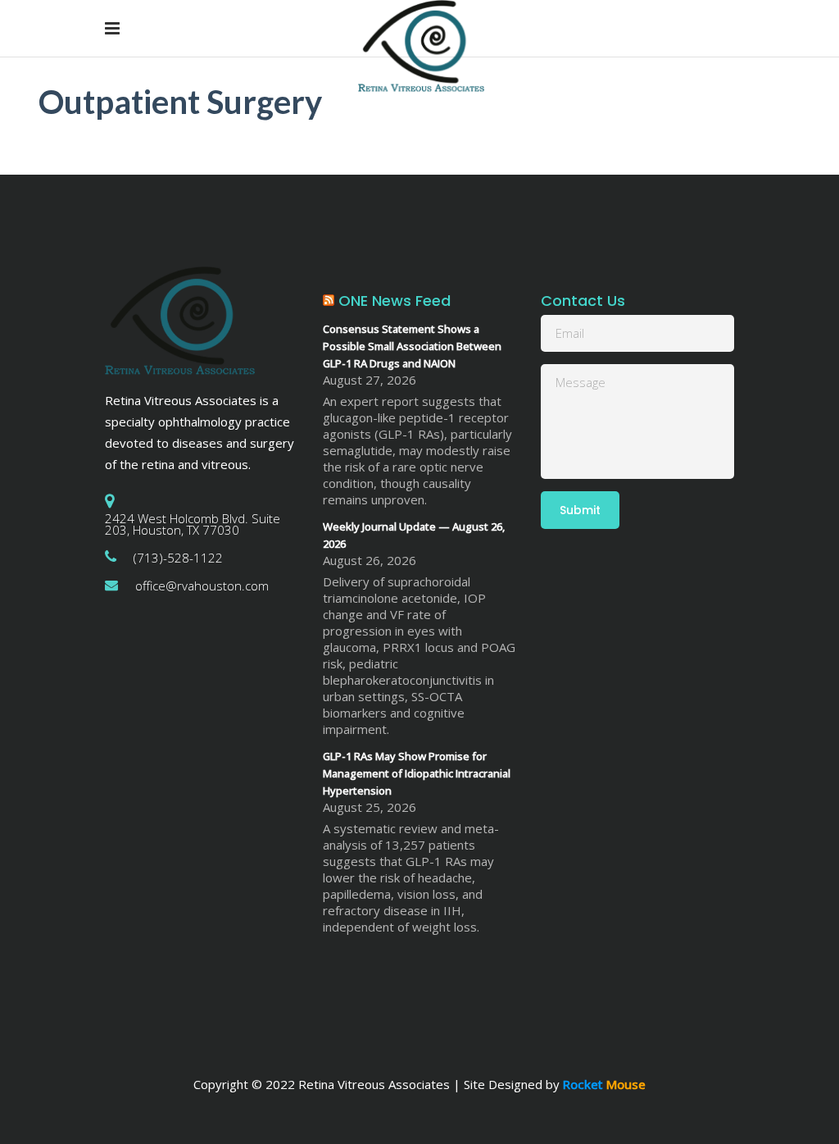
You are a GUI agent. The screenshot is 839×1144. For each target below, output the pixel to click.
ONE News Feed (394, 300)
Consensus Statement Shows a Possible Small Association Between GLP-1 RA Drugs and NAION (412, 346)
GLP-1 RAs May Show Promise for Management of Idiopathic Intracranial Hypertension (416, 773)
